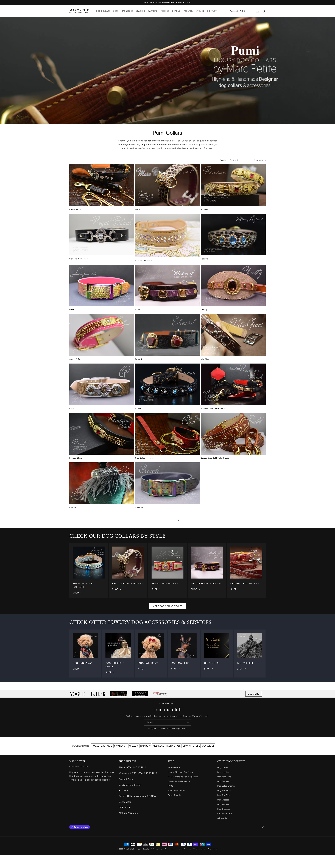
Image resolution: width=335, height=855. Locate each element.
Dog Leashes (223, 772)
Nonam (138, 408)
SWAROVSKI (120, 745)
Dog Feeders (223, 781)
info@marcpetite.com (130, 785)
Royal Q (72, 408)
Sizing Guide (174, 767)
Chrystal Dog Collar (143, 260)
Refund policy (156, 849)
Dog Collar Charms (226, 786)
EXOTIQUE (106, 745)
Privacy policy (170, 849)
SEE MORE (253, 693)
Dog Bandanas (224, 777)
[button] (252, 11)
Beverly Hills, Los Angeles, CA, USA (137, 796)
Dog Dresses (223, 800)
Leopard (204, 259)
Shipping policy (199, 849)
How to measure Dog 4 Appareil (183, 777)
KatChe (72, 507)
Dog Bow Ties (223, 795)
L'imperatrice (75, 209)
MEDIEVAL (158, 745)
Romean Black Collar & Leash (214, 408)
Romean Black (75, 458)
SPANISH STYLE (191, 745)
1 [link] (149, 520)
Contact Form (126, 779)
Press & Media (174, 795)
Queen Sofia (74, 359)
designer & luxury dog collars (137, 144)
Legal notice (213, 849)
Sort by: (223, 160)
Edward (138, 359)
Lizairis (72, 310)
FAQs (170, 786)
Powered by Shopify (141, 849)
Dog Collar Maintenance (179, 781)
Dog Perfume (223, 804)
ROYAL (95, 745)
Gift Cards (222, 818)
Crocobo (139, 507)
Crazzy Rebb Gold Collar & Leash (215, 458)
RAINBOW (145, 745)
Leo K (137, 209)
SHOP (76, 592)
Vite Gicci (205, 359)
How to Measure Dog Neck (180, 772)
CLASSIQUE (208, 745)
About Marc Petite (176, 790)
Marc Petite (128, 849)
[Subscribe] (188, 722)
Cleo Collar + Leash (144, 458)
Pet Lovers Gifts (224, 813)
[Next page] (185, 520)
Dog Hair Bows (224, 790)
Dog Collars (222, 767)
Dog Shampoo (223, 809)
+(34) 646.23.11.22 (136, 767)
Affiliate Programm (128, 813)
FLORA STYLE (173, 745)
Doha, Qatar (125, 802)
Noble (137, 310)
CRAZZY (133, 745)
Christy (204, 310)
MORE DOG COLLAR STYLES (167, 606)
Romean (204, 209)
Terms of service (184, 849)
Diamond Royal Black (78, 259)
